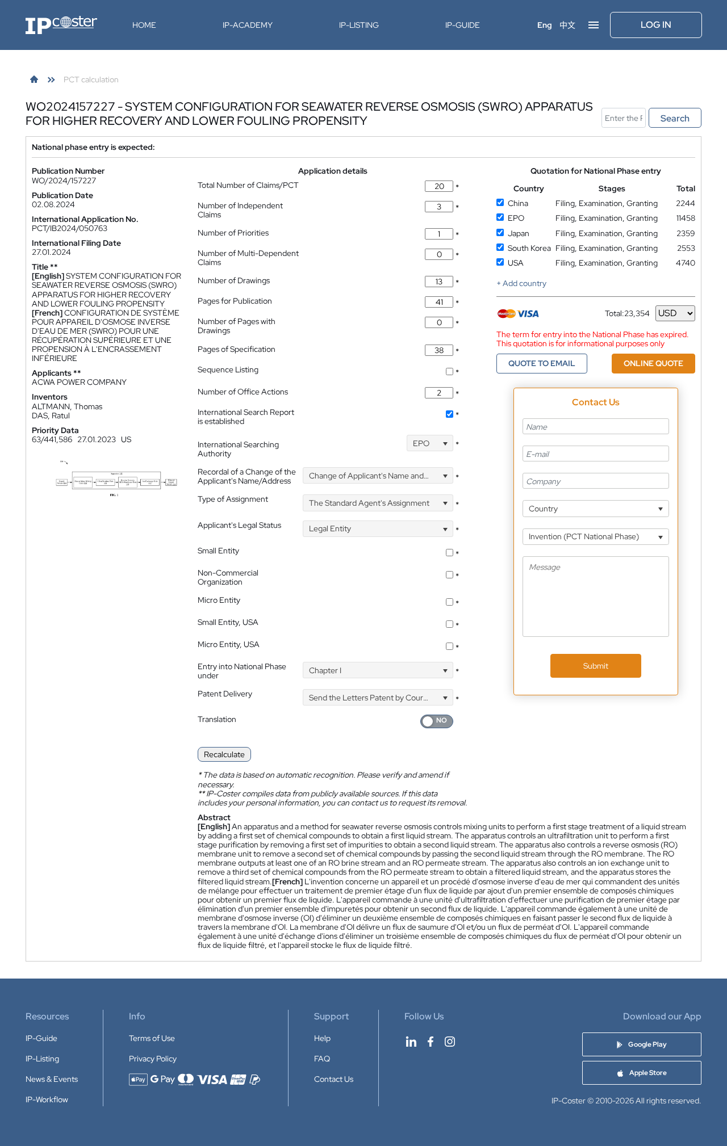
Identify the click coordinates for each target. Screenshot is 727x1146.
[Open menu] (593, 25)
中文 (567, 25)
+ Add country (521, 283)
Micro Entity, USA (229, 644)
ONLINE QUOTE (653, 363)
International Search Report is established (246, 417)
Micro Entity (219, 600)
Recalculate (224, 754)
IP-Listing (359, 25)
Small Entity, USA (228, 622)
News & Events (52, 1079)
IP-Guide (462, 25)
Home (144, 25)
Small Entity (218, 550)
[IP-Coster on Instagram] (450, 1041)
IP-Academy (248, 25)
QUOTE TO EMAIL (541, 363)
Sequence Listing (228, 369)
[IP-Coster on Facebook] (430, 1041)
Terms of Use (152, 1038)
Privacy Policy (153, 1058)
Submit (595, 666)
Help (322, 1038)
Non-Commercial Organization (228, 577)
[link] (34, 79)
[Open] (445, 443)
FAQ (322, 1058)
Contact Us (333, 1079)
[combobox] (430, 443)
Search (675, 118)
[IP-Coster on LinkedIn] (411, 1041)
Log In (656, 25)
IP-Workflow (47, 1099)
